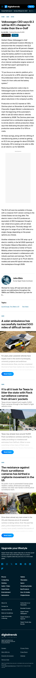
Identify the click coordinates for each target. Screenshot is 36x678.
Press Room (24, 652)
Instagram (7, 564)
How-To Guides (25, 592)
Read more (7, 374)
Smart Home (5, 589)
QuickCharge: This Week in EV (10, 306)
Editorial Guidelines (7, 613)
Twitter (11, 564)
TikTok (21, 564)
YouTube (16, 564)
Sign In (31, 7)
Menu (2, 6)
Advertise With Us (6, 609)
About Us (4, 603)
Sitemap (22, 656)
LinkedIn (30, 564)
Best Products (24, 589)
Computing (5, 580)
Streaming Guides (26, 586)
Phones (3, 577)
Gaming (3, 583)
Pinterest (25, 564)
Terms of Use (5, 659)
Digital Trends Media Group (10, 665)
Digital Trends (10, 9)
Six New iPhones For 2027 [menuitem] (21, 11)
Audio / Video (5, 586)
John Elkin (5, 32)
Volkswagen (17, 40)
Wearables (23, 580)
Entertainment (6, 592)
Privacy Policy (24, 648)
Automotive (5, 595)
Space (22, 583)
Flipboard (2, 569)
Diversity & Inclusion (7, 656)
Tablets (22, 577)
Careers (3, 648)
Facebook (2, 564)
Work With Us (5, 652)
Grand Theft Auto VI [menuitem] (6, 11)
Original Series (25, 595)
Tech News (25, 306)
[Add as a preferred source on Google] (6, 35)
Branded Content (25, 608)
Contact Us (4, 606)
